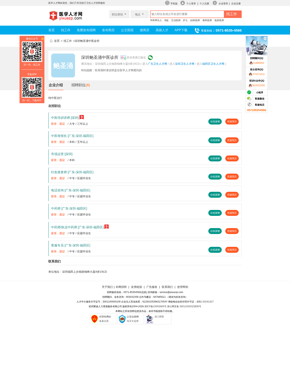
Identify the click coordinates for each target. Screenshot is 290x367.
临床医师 (219, 20)
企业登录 (223, 3)
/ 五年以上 (82, 141)
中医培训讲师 (65, 117)
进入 (145, 63)
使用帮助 (182, 286)
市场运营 (61, 154)
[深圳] (75, 117)
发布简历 (108, 30)
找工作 (65, 30)
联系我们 (167, 286)
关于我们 (107, 286)
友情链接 (136, 286)
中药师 (69, 208)
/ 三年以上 (82, 123)
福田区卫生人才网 (213, 63)
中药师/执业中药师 (77, 227)
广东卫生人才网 (157, 63)
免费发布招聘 (86, 30)
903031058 (258, 85)
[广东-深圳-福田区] (80, 136)
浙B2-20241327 (205, 301)
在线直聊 (215, 121)
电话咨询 (70, 190)
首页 (51, 30)
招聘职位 (78, 85)
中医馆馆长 (72, 136)
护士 (185, 20)
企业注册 (236, 3)
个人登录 (191, 3)
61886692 (258, 63)
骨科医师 (207, 20)
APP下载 (181, 30)
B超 (166, 20)
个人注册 (204, 3)
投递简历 (232, 121)
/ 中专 (71, 178)
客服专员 (70, 245)
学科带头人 (156, 20)
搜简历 (144, 30)
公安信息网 (133, 316)
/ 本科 (71, 141)
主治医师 (176, 20)
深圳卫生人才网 (184, 63)
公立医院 (127, 30)
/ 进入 (171, 63)
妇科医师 (195, 20)
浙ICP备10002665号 (155, 306)
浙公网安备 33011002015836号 (184, 306)
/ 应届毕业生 (83, 178)
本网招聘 (121, 286)
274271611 (258, 74)
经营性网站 (105, 316)
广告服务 (151, 286)
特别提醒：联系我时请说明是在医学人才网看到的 (111, 70)
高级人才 (162, 30)
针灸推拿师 (72, 172)
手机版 (174, 3)
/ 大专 (71, 123)
